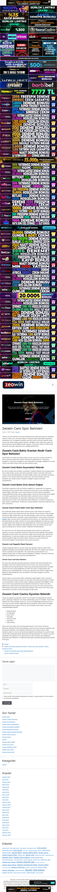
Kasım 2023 (5, 825)
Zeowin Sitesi (43, 865)
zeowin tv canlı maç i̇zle (31, 867)
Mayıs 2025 (5, 784)
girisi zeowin (42, 848)
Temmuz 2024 (6, 805)
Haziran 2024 (6, 807)
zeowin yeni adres (19, 870)
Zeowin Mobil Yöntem (8, 742)
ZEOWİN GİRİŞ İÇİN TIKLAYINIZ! (28, 58)
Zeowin (6, 644)
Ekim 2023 (5, 827)
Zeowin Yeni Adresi (34, 870)
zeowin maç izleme (9, 862)
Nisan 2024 (5, 812)
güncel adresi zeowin (7, 850)
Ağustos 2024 (6, 802)
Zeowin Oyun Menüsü (8, 722)
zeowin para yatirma (9, 865)
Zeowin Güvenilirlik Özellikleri (11, 727)
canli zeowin (23, 848)
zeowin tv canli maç (18, 867)
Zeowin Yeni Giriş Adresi (20, 872)
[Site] (28, 98)
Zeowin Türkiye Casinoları (10, 719)
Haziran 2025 (6, 782)
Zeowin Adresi (6, 737)
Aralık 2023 (5, 822)
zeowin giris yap (49, 855)
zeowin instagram (28, 859)
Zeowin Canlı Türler (8, 749)
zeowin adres (46, 850)
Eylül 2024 (5, 800)
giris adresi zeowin (31, 848)
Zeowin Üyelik (30, 872)
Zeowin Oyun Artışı (8, 744)
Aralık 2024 (5, 792)
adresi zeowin (5, 848)
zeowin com (21, 855)
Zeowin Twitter (42, 867)
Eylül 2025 (5, 779)
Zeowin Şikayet (39, 872)
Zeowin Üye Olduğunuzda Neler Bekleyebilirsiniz (18, 651)
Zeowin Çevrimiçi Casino (11, 653)
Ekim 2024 (5, 797)
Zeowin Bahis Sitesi (30, 853)
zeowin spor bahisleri (6, 867)
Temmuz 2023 (6, 835)
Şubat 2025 (5, 787)
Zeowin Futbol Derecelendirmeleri (12, 732)
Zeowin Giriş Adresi (21, 857)
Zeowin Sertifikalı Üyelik (9, 747)
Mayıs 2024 (5, 810)
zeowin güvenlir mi (18, 859)
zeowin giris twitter (40, 855)
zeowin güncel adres (37, 857)
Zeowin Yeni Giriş (7, 872)
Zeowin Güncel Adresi (7, 859)
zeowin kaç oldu (45, 859)
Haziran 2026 (6, 777)
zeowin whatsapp (8, 870)
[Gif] (28, 160)
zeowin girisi (30, 855)
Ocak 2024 (5, 820)
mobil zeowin (25, 850)
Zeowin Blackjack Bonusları (10, 729)
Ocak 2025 (5, 789)
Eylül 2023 (5, 830)
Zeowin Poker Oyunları (9, 734)
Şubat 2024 (5, 817)
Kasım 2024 (5, 794)
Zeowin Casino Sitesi (9, 855)
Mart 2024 (5, 815)
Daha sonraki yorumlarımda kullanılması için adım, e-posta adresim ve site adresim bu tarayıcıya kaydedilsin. (28, 697)
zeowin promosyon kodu (27, 865)
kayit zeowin (17, 850)
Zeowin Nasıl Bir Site (25, 862)
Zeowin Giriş (6, 717)
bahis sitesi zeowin (14, 848)
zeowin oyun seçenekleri (39, 862)
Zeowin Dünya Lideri (8, 752)
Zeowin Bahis (17, 853)
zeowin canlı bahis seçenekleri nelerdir (15, 646)
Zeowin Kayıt (36, 859)
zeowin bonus (43, 853)
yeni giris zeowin (33, 850)
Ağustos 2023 (6, 832)
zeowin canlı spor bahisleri (36, 646)
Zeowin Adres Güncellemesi (10, 724)
